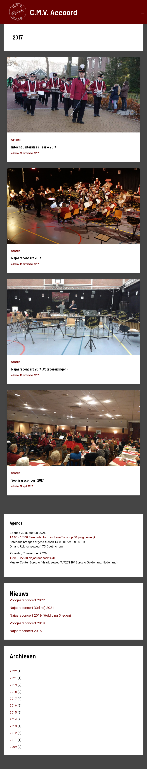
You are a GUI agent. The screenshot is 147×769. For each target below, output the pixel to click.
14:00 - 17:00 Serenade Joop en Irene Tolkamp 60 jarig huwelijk (53, 537)
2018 (13, 692)
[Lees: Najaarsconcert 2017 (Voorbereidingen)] (73, 317)
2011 (13, 740)
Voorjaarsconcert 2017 (27, 480)
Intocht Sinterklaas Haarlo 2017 (33, 147)
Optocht (15, 139)
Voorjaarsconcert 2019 (27, 623)
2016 (13, 705)
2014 (13, 719)
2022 (13, 671)
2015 (13, 712)
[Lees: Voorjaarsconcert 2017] (73, 428)
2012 (13, 733)
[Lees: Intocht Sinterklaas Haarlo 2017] (73, 94)
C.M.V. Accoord (53, 12)
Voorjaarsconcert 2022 (27, 600)
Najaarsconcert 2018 (26, 631)
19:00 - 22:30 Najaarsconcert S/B (32, 558)
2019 (13, 685)
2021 (13, 678)
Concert (15, 251)
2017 (13, 698)
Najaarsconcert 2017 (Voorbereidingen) (39, 369)
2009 (13, 747)
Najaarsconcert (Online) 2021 (32, 608)
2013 (13, 726)
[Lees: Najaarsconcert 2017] (73, 206)
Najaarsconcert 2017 (26, 258)
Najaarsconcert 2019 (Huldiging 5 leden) (40, 615)
